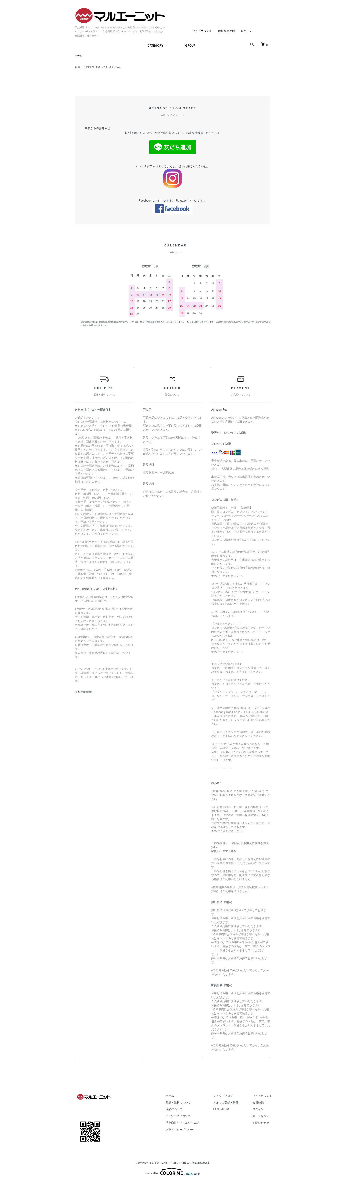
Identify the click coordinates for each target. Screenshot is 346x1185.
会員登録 (258, 1102)
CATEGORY (155, 45)
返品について (174, 1109)
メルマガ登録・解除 (225, 1102)
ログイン (246, 31)
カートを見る (260, 1116)
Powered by (151, 1173)
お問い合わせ (260, 1123)
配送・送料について (178, 1102)
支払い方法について (178, 1116)
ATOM (225, 1109)
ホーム (78, 55)
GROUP (190, 45)
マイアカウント (202, 31)
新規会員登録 (226, 31)
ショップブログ (223, 1096)
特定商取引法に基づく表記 (182, 1123)
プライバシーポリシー (180, 1129)
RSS (216, 1109)
